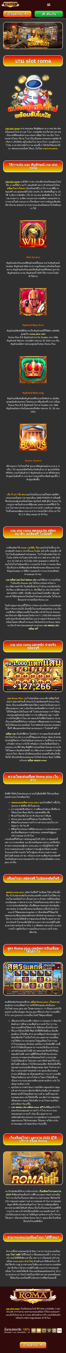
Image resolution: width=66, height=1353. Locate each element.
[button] (48, 4)
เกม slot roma (12, 128)
